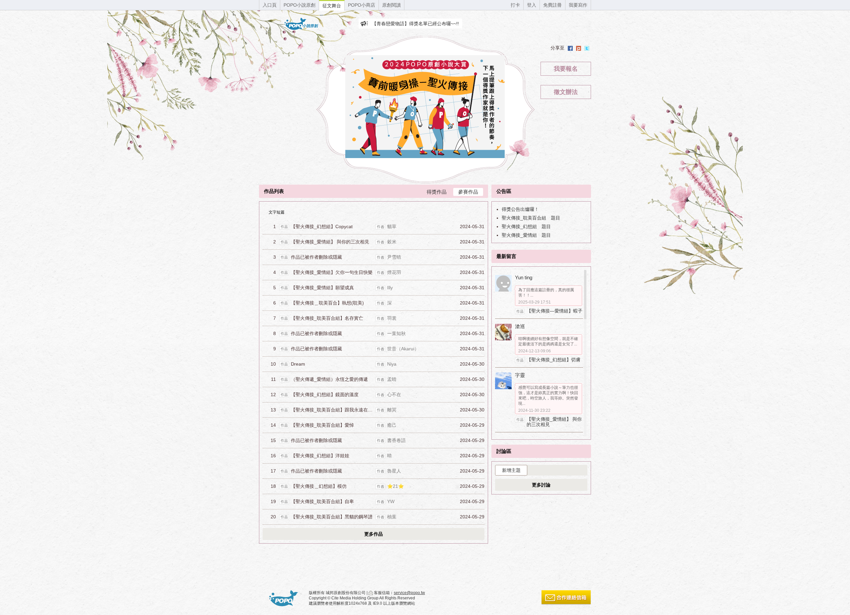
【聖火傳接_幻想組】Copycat (322, 226)
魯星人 (394, 471)
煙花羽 (394, 272)
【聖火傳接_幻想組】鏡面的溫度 (325, 394)
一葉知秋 (396, 333)
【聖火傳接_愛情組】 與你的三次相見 (330, 241)
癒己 (391, 425)
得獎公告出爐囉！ (520, 209)
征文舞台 (331, 5)
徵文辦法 (566, 92)
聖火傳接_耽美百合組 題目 (531, 217)
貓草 (391, 226)
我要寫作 (578, 5)
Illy (390, 287)
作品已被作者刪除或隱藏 (316, 257)
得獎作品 (437, 192)
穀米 (391, 241)
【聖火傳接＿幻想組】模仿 (319, 486)
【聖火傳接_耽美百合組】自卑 (322, 501)
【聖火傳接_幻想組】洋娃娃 (320, 455)
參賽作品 (468, 192)
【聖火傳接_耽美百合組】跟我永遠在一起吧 (336, 409)
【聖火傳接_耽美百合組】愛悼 (322, 425)
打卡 (515, 5)
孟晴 (391, 379)
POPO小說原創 (299, 5)
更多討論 (541, 484)
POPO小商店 (361, 5)
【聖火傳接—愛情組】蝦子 (554, 310)
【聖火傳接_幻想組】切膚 (553, 359)
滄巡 (520, 326)
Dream (298, 364)
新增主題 (511, 470)
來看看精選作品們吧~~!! (397, 23)
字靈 (520, 375)
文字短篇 (277, 212)
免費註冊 (552, 5)
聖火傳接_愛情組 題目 (526, 235)
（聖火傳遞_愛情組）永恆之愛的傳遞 (329, 379)
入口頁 (270, 5)
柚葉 (391, 516)
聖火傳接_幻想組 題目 (526, 226)
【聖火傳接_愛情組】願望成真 (322, 287)
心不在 (394, 394)
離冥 (391, 409)
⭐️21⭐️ (395, 486)
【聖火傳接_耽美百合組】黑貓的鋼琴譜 (332, 516)
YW (390, 501)
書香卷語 (396, 440)
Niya (391, 364)
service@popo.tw (409, 592)
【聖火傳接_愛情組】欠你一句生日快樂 (332, 272)
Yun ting (523, 277)
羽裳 (391, 318)
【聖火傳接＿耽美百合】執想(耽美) (327, 303)
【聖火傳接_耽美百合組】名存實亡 (327, 318)
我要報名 (566, 68)
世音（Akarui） (403, 348)
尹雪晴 (394, 257)
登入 (531, 5)
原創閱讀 (391, 5)
